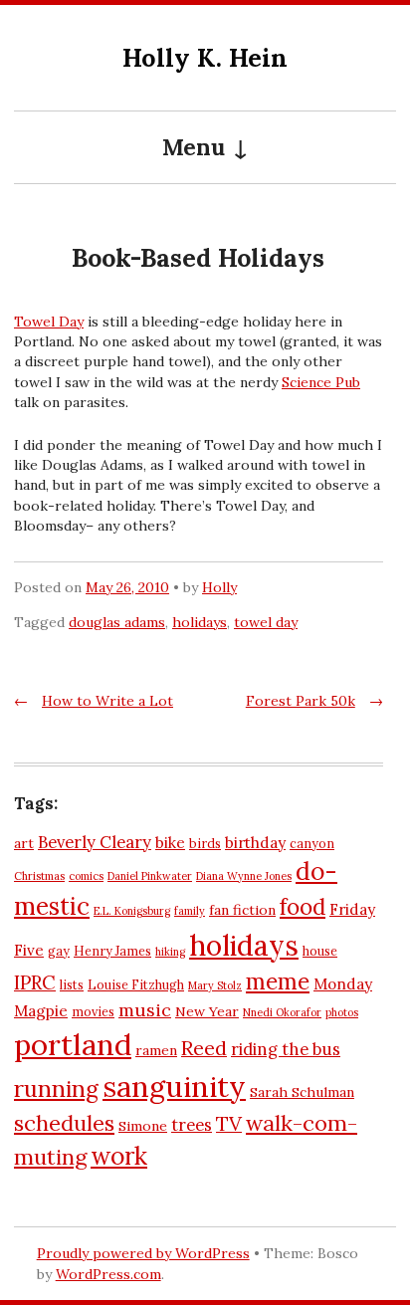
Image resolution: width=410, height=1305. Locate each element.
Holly (219, 587)
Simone (142, 1126)
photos (341, 1012)
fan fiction (242, 910)
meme (277, 981)
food (302, 907)
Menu (193, 146)
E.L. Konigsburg (132, 911)
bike (170, 842)
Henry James (112, 951)
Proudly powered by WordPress (143, 1253)
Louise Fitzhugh (136, 984)
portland (72, 1044)
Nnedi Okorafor (282, 1012)
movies (93, 1011)
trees (191, 1125)
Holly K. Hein (205, 57)
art (24, 843)
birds (205, 843)
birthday (255, 842)
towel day (266, 622)
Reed (204, 1047)
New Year (207, 1011)
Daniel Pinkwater (149, 876)
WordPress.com (108, 1274)
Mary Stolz (215, 985)
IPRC (35, 982)
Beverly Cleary (94, 842)
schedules (64, 1123)
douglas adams (117, 622)
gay (59, 951)
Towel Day (49, 321)
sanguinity (174, 1086)
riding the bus (285, 1049)
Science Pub (321, 382)
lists (72, 984)
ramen (156, 1050)
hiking (170, 952)
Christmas (39, 876)
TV (229, 1123)
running (56, 1088)
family (189, 911)
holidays (199, 622)
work (119, 1156)
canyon (312, 843)
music (144, 1009)
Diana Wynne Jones (244, 876)
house (320, 951)
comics (86, 876)
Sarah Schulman (302, 1092)
